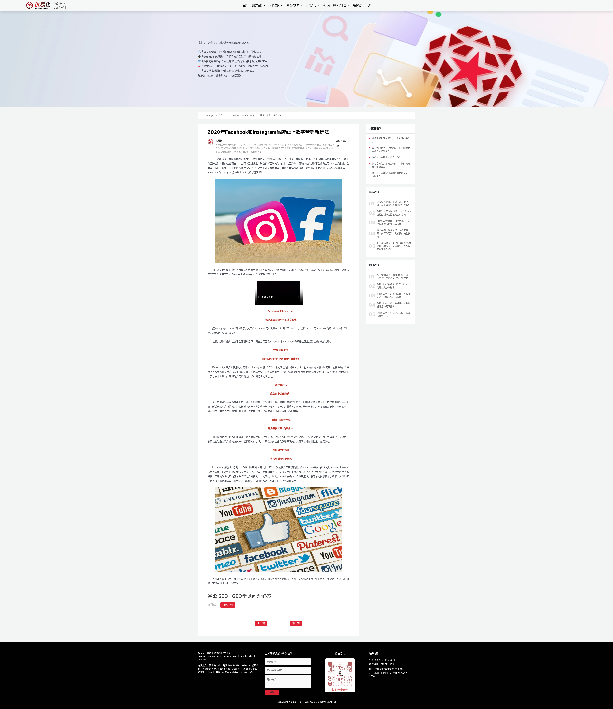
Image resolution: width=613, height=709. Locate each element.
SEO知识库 (292, 5)
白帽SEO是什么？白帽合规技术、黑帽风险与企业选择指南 (393, 222)
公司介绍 (311, 5)
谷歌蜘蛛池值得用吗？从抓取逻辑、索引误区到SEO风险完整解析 (393, 203)
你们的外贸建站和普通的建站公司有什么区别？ (391, 174)
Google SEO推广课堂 (216, 115)
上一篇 (261, 623)
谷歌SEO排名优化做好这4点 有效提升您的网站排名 (393, 305)
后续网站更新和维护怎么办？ (386, 157)
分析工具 (274, 5)
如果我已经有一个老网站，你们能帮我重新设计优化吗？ (391, 149)
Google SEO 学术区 (334, 5)
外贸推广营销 (227, 605)
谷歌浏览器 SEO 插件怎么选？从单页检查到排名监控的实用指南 (394, 213)
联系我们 (358, 5)
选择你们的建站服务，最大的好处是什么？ (391, 140)
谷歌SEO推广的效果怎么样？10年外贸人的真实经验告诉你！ (394, 295)
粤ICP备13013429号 (315, 702)
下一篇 (296, 623)
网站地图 (331, 702)
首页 (245, 5)
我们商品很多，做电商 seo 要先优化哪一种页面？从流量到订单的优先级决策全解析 (394, 245)
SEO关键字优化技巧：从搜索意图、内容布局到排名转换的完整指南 (393, 233)
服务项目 (257, 5)
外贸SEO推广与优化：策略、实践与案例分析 (393, 314)
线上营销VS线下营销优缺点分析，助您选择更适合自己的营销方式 (394, 276)
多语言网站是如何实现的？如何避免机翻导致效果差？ (391, 165)
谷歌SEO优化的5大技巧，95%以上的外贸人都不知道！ (394, 286)
